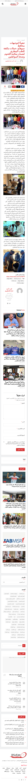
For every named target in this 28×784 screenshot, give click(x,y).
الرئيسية (23, 40)
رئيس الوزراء (16, 609)
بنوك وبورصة (23, 769)
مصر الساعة (14, 280)
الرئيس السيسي (21, 601)
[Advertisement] (14, 21)
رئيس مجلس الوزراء (8, 609)
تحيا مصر (22, 606)
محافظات (18, 40)
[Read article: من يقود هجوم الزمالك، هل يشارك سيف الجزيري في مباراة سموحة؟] (14, 477)
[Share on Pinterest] (14, 86)
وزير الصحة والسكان (20, 634)
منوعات (13, 773)
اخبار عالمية (16, 769)
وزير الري (8, 629)
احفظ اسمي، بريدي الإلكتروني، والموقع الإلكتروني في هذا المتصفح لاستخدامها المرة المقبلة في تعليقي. (15, 443)
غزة (14, 616)
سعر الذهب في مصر (20, 616)
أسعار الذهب (6, 593)
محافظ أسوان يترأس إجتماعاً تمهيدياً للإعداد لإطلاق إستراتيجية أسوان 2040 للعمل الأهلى (14, 384)
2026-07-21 (22, 510)
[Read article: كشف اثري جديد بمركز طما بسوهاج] (14, 665)
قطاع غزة (10, 616)
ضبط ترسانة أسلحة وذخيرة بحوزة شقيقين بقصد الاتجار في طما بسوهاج (14, 684)
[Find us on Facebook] (25, 780)
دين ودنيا (23, 771)
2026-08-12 (22, 387)
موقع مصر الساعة (20, 282)
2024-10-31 (22, 529)
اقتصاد (17, 768)
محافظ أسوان (22, 619)
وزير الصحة (7, 632)
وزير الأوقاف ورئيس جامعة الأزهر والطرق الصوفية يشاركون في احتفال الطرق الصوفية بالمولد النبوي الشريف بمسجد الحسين (14, 738)
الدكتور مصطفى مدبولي (10, 598)
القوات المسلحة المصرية (20, 603)
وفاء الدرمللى (13, 637)
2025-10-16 (18, 63)
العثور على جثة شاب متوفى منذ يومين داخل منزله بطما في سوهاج (14, 692)
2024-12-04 (22, 548)
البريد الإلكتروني (21, 428)
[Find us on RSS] (19, 780)
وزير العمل (13, 634)
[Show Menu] (25, 4)
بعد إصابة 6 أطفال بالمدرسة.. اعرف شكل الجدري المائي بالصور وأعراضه (15, 700)
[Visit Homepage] (14, 3)
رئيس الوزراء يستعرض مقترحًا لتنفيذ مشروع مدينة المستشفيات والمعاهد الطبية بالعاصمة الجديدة (14, 565)
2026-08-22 (22, 337)
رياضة (5, 481)
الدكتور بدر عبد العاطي (20, 598)
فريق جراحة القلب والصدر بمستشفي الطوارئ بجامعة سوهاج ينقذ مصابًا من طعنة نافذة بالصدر (14, 358)
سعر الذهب (22, 611)
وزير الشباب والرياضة (14, 632)
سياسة (11, 769)
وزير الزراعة (22, 632)
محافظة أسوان (8, 619)
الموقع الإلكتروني (21, 435)
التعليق (23, 403)
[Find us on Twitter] (23, 780)
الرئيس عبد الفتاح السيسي (12, 601)
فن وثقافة (8, 768)
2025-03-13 (22, 488)
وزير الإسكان (13, 627)
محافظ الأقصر (15, 619)
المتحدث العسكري (11, 603)
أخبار (4, 561)
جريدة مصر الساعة (17, 278)
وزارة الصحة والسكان (20, 627)
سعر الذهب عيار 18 (7, 611)
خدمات (12, 771)
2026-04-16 (22, 569)
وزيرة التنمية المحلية (21, 637)
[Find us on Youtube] (21, 780)
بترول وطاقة (6, 771)
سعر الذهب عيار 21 (21, 614)
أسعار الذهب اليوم (21, 596)
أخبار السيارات (17, 771)
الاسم (23, 422)
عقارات (23, 773)
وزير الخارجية (13, 629)
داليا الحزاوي (22, 609)
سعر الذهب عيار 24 (12, 614)
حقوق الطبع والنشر (20, 760)
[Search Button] (2, 4)
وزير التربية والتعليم (21, 629)
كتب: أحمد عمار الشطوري (10, 61)
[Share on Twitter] (18, 86)
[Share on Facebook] (23, 86)
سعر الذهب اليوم (16, 611)
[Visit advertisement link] (14, 1)
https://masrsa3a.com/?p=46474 (15, 276)
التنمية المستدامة (13, 596)
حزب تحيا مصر (8, 606)
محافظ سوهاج (9, 278)
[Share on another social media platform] (10, 86)
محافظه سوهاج (21, 280)
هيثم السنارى (14, 624)
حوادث (3, 768)
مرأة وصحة (19, 773)
